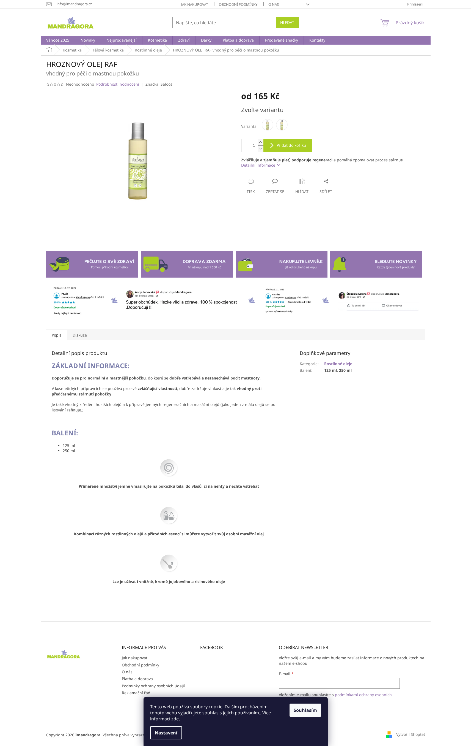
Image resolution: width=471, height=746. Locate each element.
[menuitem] (58, 40)
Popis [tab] (57, 335)
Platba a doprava (137, 678)
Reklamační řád (136, 692)
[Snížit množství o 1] (260, 148)
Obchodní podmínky (238, 4)
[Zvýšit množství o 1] (260, 142)
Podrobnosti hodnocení (117, 84)
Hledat (287, 22)
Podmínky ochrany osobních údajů (153, 685)
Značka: (158, 84)
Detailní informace (258, 165)
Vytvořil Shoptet (410, 734)
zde (175, 719)
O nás (273, 4)
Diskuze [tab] (80, 335)
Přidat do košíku (291, 145)
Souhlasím (305, 710)
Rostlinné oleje (338, 363)
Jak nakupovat (194, 4)
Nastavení (166, 733)
